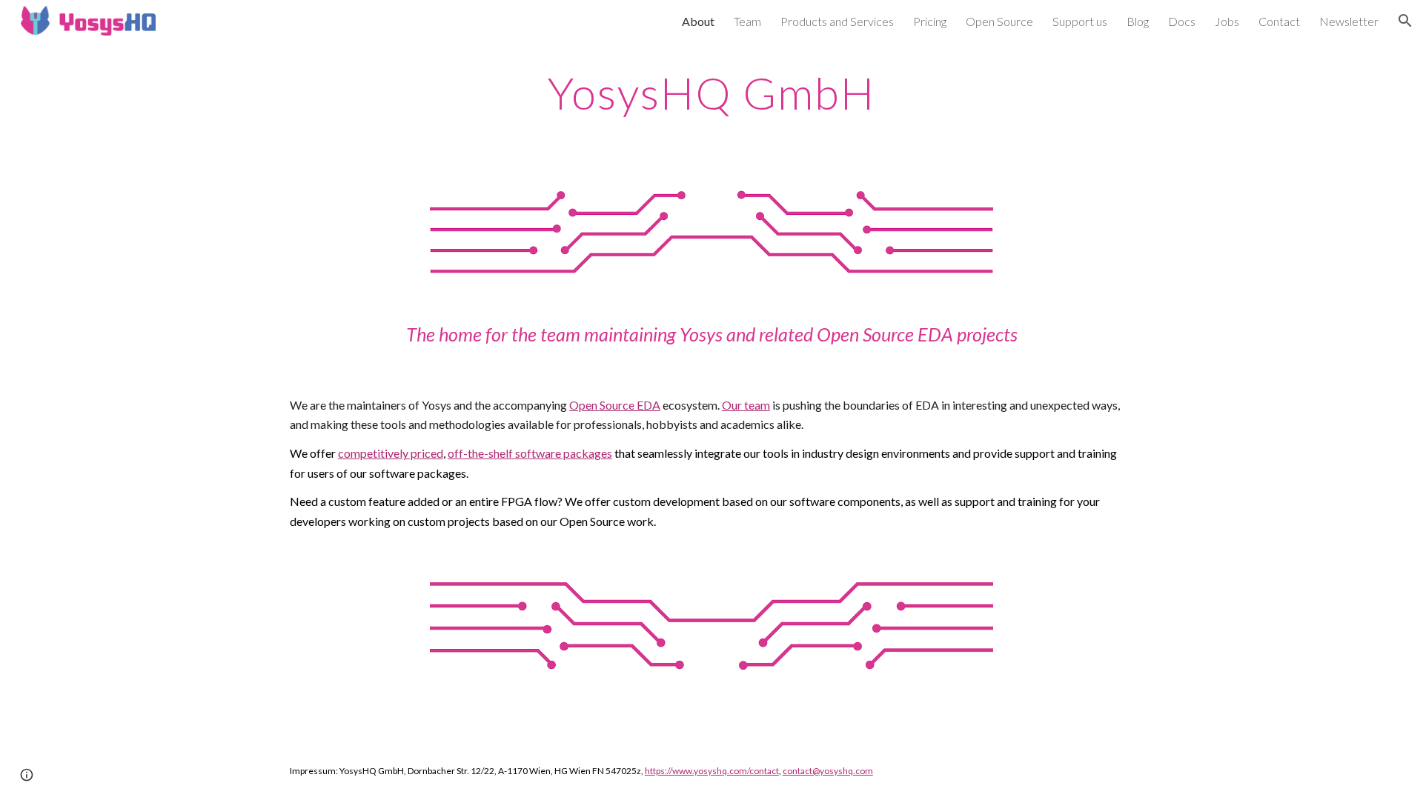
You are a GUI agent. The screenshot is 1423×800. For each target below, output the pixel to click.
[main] (711, 92)
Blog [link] (1138, 21)
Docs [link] (1181, 21)
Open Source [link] (999, 21)
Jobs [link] (1227, 21)
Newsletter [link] (1349, 21)
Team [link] (747, 21)
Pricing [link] (929, 21)
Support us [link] (1079, 21)
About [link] (698, 21)
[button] (1405, 21)
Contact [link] (1279, 21)
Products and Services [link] (837, 21)
